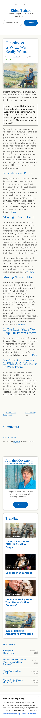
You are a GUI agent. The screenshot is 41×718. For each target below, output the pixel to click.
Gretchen (16, 57)
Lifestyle (9, 59)
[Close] (38, 697)
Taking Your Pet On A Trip (12, 672)
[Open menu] (20, 31)
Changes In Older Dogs (8, 652)
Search (31, 23)
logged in (16, 441)
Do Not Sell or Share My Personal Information (19, 714)
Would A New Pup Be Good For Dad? (13, 681)
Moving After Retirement (9, 413)
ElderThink (20, 10)
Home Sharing (30, 412)
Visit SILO (20, 504)
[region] (20, 706)
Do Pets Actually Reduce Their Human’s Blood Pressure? (14, 662)
